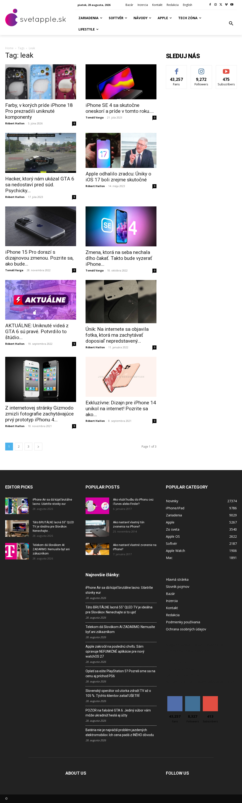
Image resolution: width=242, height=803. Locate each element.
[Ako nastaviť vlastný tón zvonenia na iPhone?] (97, 528)
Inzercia (172, 600)
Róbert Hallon (15, 123)
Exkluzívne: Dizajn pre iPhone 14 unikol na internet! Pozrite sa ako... (121, 408)
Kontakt (172, 608)
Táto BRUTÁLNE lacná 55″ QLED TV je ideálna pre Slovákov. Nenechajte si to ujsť (119, 609)
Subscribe (226, 69)
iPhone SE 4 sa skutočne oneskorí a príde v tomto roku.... (120, 108)
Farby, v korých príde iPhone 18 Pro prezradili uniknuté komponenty (39, 111)
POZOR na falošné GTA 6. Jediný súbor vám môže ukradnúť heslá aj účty (118, 712)
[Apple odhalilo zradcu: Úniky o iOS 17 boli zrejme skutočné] (121, 150)
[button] (231, 23)
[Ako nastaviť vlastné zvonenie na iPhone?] (97, 549)
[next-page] (38, 446)
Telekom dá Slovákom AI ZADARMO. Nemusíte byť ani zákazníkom (51, 549)
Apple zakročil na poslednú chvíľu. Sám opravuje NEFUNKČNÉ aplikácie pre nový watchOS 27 (115, 651)
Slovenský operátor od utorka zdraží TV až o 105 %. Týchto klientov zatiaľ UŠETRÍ (118, 693)
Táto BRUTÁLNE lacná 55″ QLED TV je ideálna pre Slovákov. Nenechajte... (53, 526)
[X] (221, 5)
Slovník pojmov (177, 586)
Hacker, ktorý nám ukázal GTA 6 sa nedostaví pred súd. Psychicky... (39, 184)
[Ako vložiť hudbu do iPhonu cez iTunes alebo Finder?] (97, 506)
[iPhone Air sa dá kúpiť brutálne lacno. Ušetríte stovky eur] (17, 506)
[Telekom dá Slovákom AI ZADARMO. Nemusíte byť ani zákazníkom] (17, 551)
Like (176, 69)
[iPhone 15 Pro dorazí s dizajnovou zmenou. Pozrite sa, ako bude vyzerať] (40, 226)
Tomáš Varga (95, 117)
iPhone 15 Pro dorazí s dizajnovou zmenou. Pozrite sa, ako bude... (39, 258)
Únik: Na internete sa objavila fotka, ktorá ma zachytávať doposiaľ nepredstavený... (117, 335)
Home (9, 48)
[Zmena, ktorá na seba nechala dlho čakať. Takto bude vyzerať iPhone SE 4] (121, 226)
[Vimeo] (226, 5)
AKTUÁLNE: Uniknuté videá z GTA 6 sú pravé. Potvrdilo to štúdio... (37, 331)
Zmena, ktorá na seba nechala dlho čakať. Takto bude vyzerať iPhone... (119, 258)
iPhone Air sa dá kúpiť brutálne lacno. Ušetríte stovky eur (119, 590)
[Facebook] (210, 5)
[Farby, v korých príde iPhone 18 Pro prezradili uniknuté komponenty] (40, 81)
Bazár (170, 593)
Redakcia (173, 615)
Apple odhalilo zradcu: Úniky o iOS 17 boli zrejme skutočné (118, 177)
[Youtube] (231, 5)
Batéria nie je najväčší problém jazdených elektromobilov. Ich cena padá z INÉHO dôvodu (120, 732)
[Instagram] (215, 5)
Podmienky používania (183, 622)
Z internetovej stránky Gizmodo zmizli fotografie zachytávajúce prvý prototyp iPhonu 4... (39, 414)
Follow (201, 69)
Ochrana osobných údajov (186, 629)
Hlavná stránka (177, 579)
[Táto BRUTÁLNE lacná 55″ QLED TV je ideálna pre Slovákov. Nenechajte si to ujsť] (17, 528)
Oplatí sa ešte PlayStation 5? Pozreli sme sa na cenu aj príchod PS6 (120, 673)
